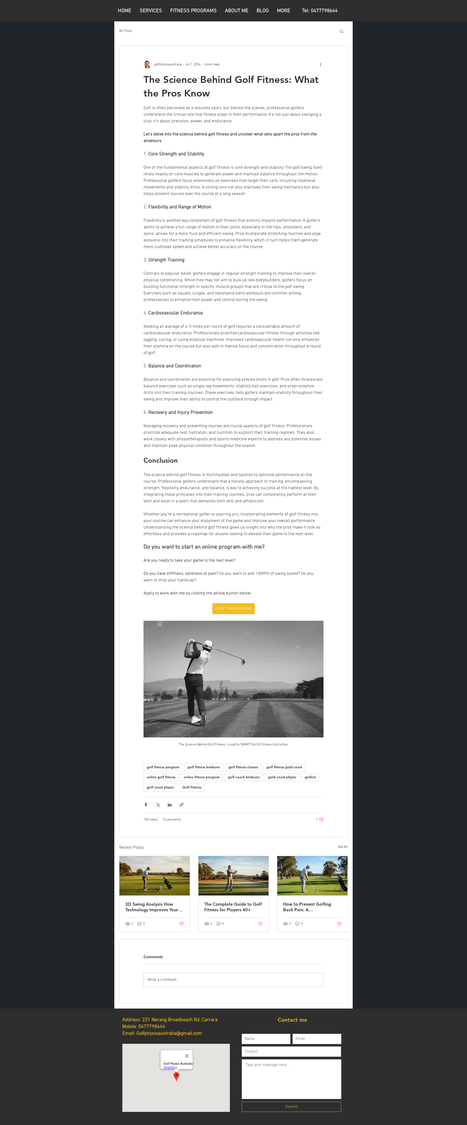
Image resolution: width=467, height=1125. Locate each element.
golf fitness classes (243, 767)
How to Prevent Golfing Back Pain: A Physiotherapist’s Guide (307, 906)
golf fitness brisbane (204, 767)
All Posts (125, 31)
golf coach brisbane (244, 777)
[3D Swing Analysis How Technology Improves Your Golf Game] (154, 875)
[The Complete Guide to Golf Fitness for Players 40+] (233, 875)
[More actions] (320, 64)
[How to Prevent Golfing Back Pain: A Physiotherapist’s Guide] (312, 875)
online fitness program (202, 777)
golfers (310, 777)
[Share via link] (181, 804)
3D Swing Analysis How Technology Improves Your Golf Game (151, 906)
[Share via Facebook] (146, 804)
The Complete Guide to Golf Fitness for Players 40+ (233, 906)
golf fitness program (163, 767)
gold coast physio (282, 777)
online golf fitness (161, 777)
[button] (341, 31)
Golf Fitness (191, 787)
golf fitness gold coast (284, 767)
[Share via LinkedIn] (169, 804)
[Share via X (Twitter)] (157, 804)
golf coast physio (160, 787)
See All (343, 847)
